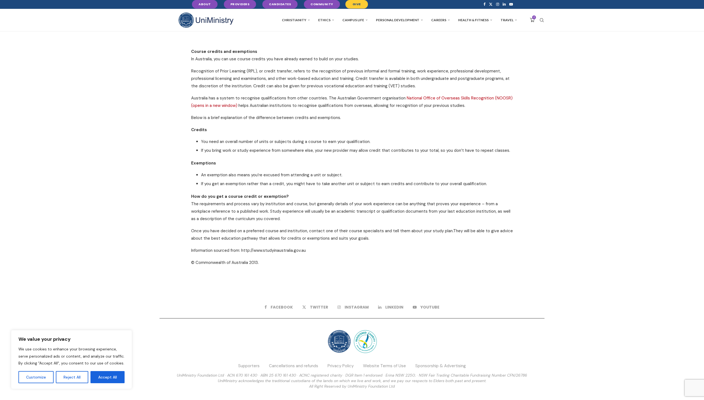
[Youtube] (511, 4)
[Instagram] (497, 4)
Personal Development (397, 20)
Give (357, 4)
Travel (507, 20)
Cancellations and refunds (293, 366)
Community (321, 4)
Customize (36, 377)
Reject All (72, 377)
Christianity (294, 20)
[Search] (541, 20)
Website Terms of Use (384, 366)
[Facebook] (484, 4)
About (205, 4)
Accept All (107, 377)
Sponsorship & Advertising (440, 366)
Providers (240, 4)
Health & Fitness (473, 20)
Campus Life (353, 20)
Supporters (249, 366)
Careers (438, 20)
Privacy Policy (341, 366)
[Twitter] (491, 4)
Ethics (324, 20)
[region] (71, 359)
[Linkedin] (504, 4)
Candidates (280, 4)
